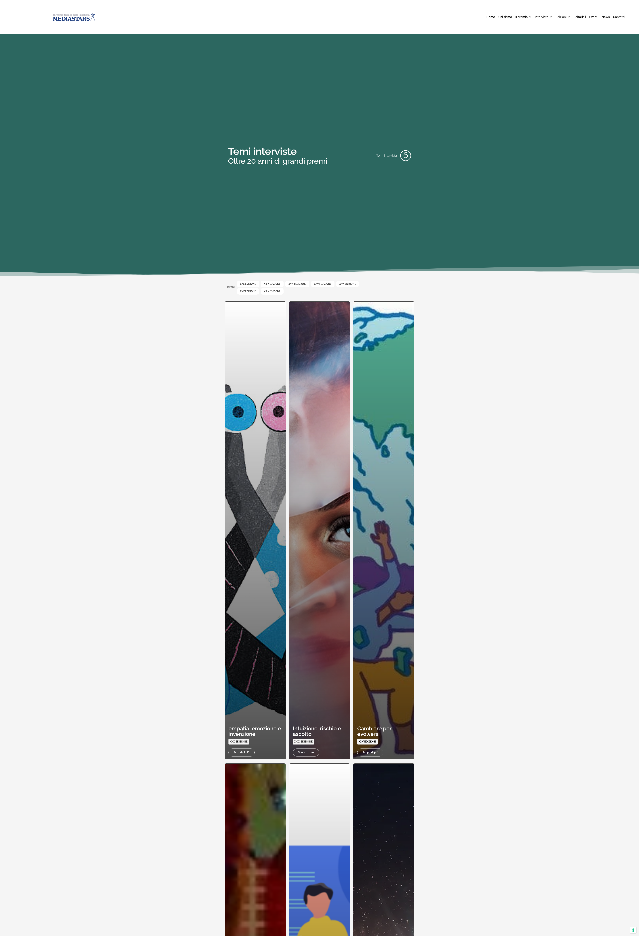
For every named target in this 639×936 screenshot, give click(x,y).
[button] (523, 17)
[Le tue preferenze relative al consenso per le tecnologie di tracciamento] (633, 930)
